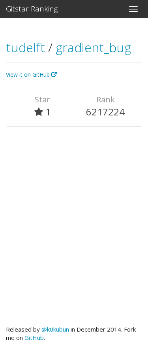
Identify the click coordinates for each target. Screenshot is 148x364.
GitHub (34, 337)
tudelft (27, 47)
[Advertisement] (74, 229)
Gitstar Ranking (32, 9)
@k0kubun (55, 329)
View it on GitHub (28, 74)
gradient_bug (93, 47)
